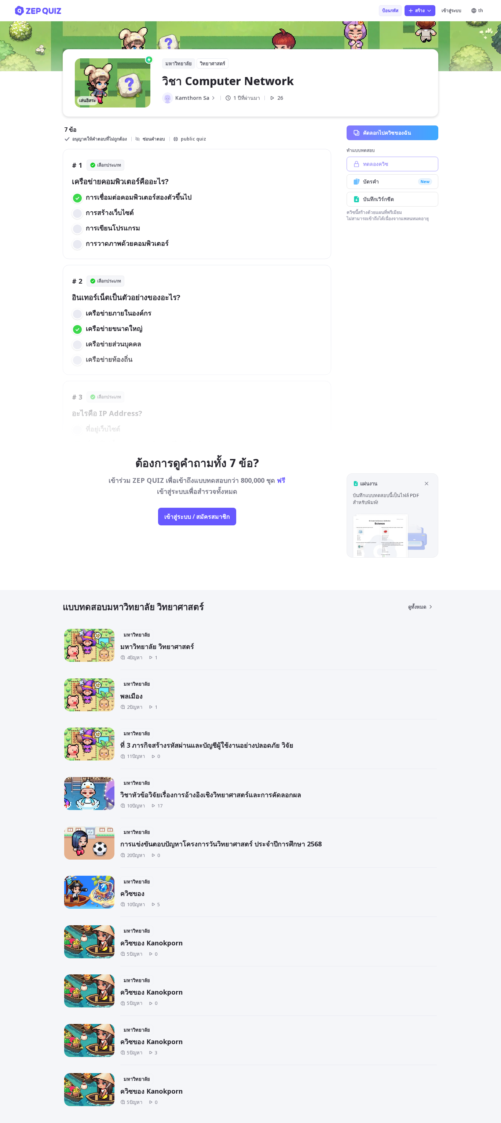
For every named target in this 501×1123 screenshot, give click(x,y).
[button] (392, 515)
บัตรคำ (396, 181)
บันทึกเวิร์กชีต (378, 199)
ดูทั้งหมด (417, 607)
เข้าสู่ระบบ (451, 10)
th (480, 10)
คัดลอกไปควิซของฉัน (387, 132)
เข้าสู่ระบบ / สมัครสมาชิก (197, 517)
